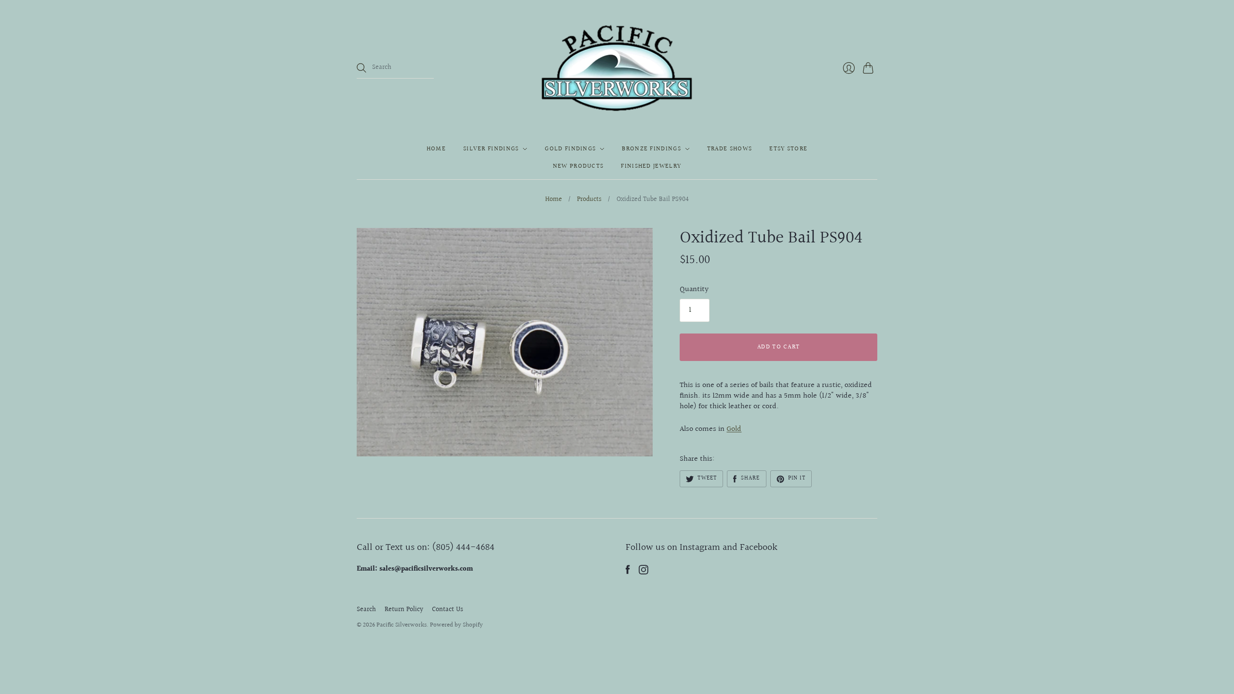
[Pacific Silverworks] (617, 68)
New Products (578, 166)
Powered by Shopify (456, 625)
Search (366, 609)
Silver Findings (491, 149)
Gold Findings (570, 149)
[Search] (361, 68)
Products (589, 200)
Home (436, 149)
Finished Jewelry (651, 166)
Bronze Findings (651, 149)
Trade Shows (729, 149)
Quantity (694, 289)
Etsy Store (788, 149)
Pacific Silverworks (401, 625)
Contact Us (447, 609)
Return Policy (404, 609)
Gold (733, 429)
